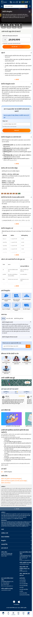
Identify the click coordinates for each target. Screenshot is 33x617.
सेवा (8, 614)
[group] (2, 193)
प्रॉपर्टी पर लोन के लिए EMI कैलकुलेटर (14, 478)
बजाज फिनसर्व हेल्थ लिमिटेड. (23, 593)
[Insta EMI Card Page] (23, 2)
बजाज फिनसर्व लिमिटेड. (23, 580)
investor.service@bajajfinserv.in (25, 560)
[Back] (2, 6)
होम (3, 614)
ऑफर (18, 614)
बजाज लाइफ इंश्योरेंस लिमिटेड (24, 585)
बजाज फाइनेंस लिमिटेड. (23, 582)
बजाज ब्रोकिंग (21, 591)
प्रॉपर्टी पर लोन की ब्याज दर (6, 480)
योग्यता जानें (16, 130)
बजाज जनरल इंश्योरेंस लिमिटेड (24, 583)
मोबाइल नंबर (4, 121)
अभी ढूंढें (27, 382)
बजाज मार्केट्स (21, 587)
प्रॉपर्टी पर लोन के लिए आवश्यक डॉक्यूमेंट (19, 480)
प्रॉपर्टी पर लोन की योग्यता (5, 483)
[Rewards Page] (26, 2)
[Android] (14, 601)
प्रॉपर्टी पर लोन (3, 478)
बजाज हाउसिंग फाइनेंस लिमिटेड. (24, 589)
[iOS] (19, 601)
